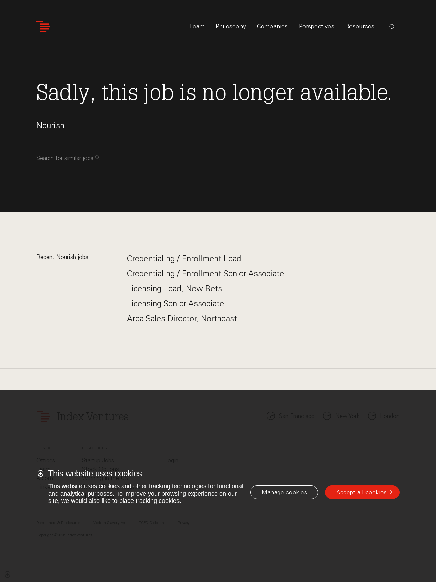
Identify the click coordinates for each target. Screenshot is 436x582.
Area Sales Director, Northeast (182, 318)
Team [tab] (197, 26)
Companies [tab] (272, 26)
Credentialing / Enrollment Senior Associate (205, 273)
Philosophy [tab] (231, 26)
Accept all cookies (361, 492)
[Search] (392, 27)
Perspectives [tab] (316, 26)
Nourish (50, 125)
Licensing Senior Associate (175, 303)
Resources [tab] (360, 26)
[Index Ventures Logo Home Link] (43, 26)
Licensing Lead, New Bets (174, 288)
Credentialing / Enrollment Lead (184, 258)
